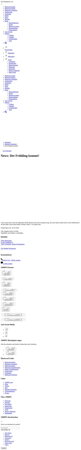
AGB (6, 410)
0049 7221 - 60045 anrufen (11, 260)
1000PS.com (9, 382)
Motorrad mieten (14, 26)
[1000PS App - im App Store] (11, 350)
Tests (10, 41)
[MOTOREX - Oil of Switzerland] (6, 275)
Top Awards (8, 32)
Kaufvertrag (8, 371)
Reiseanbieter (13, 30)
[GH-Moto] (9, 290)
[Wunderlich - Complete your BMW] (13, 321)
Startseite (7, 142)
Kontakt (7, 402)
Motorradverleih (9, 441)
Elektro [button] (7, 33)
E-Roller (11, 37)
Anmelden (12, 61)
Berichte (7, 434)
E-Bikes (11, 35)
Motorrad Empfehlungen (12, 367)
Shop (6, 17)
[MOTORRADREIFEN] (7, 280)
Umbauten (8, 373)
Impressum (8, 406)
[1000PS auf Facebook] (6, 333)
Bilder (7, 16)
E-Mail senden (7, 263)
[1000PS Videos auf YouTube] (6, 330)
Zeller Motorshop (6, 240)
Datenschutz (8, 408)
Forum (7, 393)
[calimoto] (8, 300)
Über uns (7, 401)
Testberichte (8, 12)
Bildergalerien (9, 436)
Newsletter (8, 404)
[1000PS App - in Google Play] (11, 354)
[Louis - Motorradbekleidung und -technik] (6, 311)
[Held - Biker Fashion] (6, 286)
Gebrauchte (8, 438)
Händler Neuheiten (11, 144)
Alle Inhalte (8, 433)
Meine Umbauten (14, 70)
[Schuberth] (8, 295)
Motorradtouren (13, 23)
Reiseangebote (13, 28)
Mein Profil (12, 72)
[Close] (1, 421)
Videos (7, 386)
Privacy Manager (10, 411)
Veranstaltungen (10, 391)
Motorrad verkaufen (11, 10)
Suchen (4, 448)
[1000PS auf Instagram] (6, 336)
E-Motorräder (13, 39)
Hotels (11, 24)
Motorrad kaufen (10, 7)
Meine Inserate (13, 65)
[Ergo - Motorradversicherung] (13, 316)
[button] (6, 43)
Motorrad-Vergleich (11, 375)
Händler (7, 19)
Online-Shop (8, 443)
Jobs (6, 388)
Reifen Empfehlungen (11, 369)
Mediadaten (8, 413)
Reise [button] (6, 21)
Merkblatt (12, 67)
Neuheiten (8, 14)
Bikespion (12, 69)
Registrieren (12, 63)
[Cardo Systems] (8, 305)
